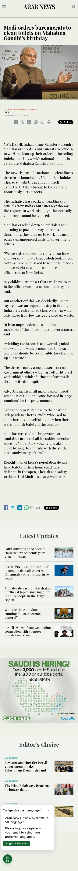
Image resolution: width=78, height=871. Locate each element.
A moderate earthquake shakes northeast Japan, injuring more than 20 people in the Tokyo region (28, 594)
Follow (67, 122)
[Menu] (4, 7)
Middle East (12, 758)
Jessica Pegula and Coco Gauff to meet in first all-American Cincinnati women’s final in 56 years (27, 572)
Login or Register (16, 843)
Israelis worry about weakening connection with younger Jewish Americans (28, 631)
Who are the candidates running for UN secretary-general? (24, 613)
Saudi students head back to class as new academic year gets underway (25, 553)
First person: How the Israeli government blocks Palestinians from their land (26, 766)
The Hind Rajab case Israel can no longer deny (28, 787)
